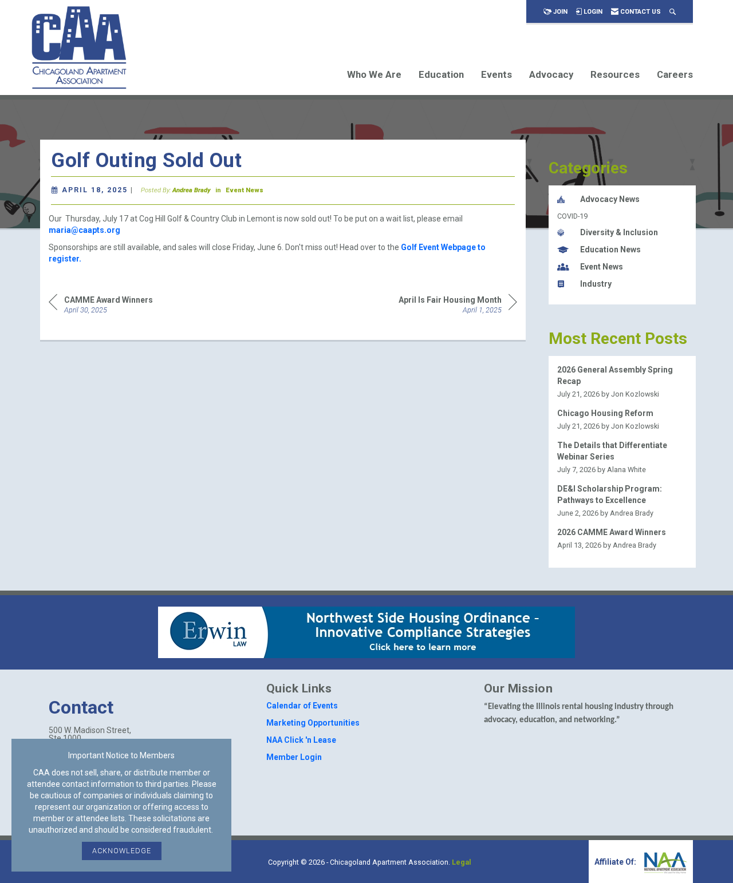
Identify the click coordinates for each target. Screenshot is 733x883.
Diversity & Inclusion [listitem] (619, 232)
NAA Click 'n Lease (301, 740)
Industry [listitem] (596, 283)
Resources (615, 74)
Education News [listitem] (610, 249)
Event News (244, 190)
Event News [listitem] (601, 266)
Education (441, 74)
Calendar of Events (302, 705)
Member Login (294, 757)
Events (496, 74)
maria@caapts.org (84, 230)
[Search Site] (672, 11)
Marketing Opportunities (313, 722)
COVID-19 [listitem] (572, 216)
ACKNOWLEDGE (121, 850)
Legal (461, 862)
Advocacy (551, 74)
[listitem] (622, 382)
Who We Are (374, 74)
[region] (458, 304)
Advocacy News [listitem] (610, 199)
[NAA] (664, 861)
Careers (675, 74)
